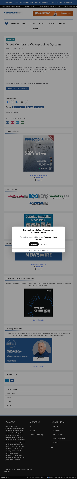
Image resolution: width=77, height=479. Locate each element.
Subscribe (34, 244)
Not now (44, 244)
